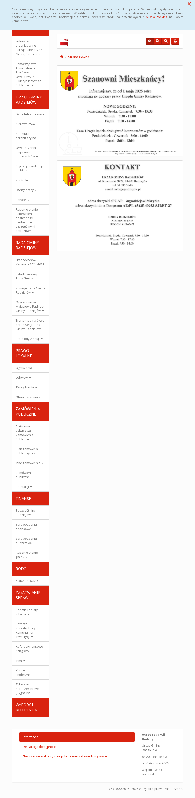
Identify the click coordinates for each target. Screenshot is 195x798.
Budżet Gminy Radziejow (26, 512)
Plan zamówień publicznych (27, 451)
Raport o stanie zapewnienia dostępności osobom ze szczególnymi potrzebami (27, 220)
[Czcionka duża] (165, 41)
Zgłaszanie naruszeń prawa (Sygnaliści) (28, 688)
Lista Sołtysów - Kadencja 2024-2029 (30, 262)
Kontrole (22, 180)
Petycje (21, 199)
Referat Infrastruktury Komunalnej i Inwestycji (26, 630)
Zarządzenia (25, 387)
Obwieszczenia (27, 397)
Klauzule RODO (27, 580)
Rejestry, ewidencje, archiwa (30, 168)
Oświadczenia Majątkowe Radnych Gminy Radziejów (30, 306)
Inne (19, 660)
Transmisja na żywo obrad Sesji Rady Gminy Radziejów (30, 324)
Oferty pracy (25, 190)
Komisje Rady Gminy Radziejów (30, 290)
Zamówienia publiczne (25, 474)
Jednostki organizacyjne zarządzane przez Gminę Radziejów (29, 47)
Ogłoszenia (24, 368)
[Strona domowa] (61, 57)
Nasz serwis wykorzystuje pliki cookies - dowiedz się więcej (65, 756)
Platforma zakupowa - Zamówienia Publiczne (25, 432)
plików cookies (156, 17)
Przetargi (22, 487)
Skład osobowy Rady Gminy (27, 276)
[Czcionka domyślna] (150, 41)
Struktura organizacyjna (26, 136)
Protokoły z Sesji (28, 339)
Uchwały (22, 377)
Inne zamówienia (28, 463)
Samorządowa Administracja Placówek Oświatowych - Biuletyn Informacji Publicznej (29, 74)
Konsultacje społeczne (24, 672)
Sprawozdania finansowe (26, 526)
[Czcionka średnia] (157, 41)
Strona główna (78, 57)
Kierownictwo (25, 124)
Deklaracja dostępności (39, 746)
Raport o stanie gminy (27, 554)
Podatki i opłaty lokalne (27, 612)
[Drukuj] (175, 41)
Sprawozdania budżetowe (26, 540)
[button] (189, 4)
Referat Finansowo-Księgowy (30, 648)
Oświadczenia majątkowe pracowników (26, 152)
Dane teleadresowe (30, 114)
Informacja (30, 737)
